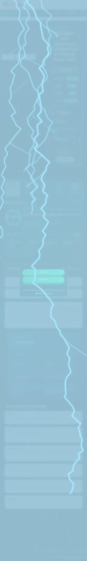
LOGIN (43, 272)
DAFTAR (44, 279)
